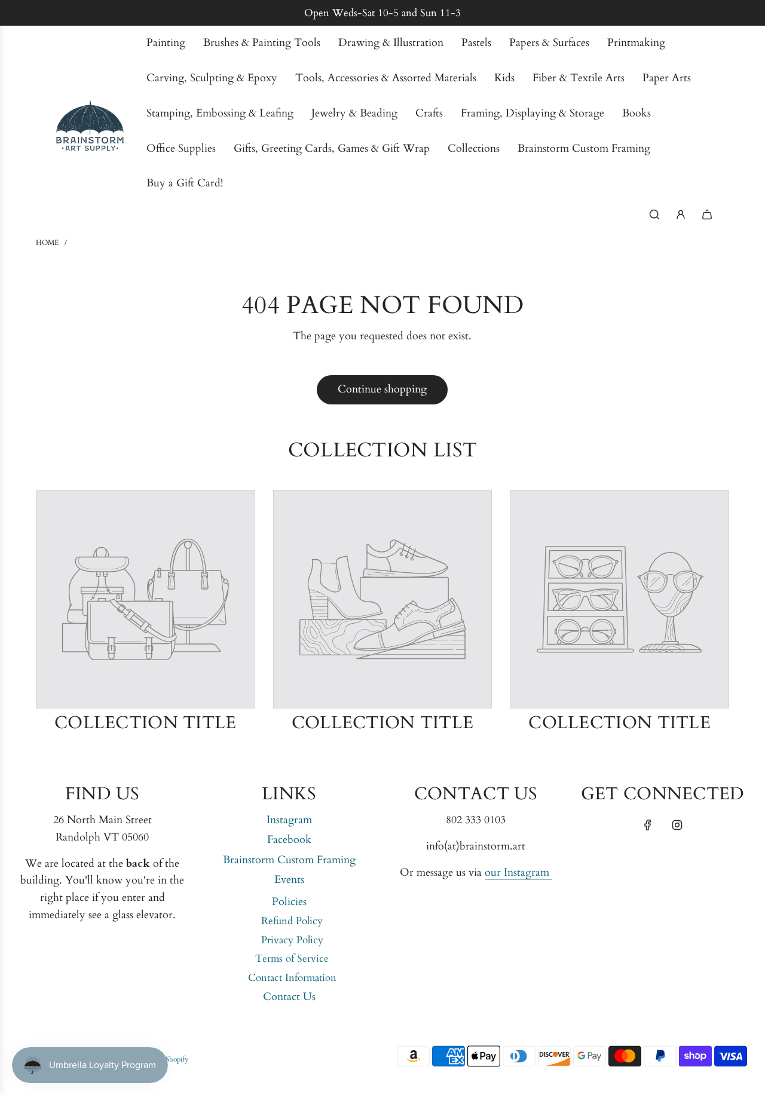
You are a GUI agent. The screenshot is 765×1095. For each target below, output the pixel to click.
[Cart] (707, 214)
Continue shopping (382, 389)
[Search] (654, 214)
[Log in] (681, 214)
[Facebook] (648, 825)
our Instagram (518, 872)
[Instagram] (677, 825)
